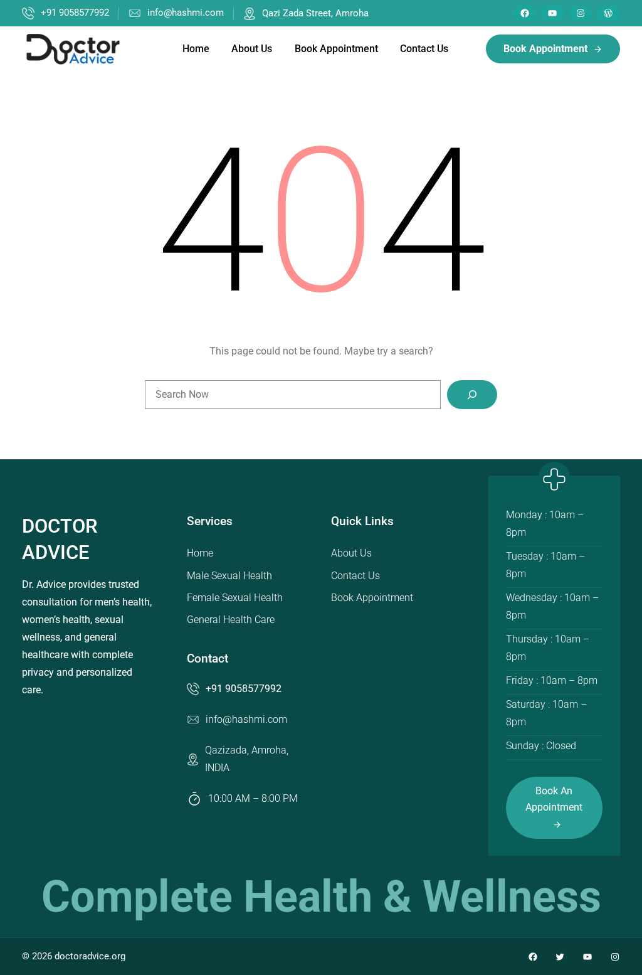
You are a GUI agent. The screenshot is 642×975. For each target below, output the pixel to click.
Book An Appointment (553, 800)
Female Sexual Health (235, 598)
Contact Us (355, 576)
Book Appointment (372, 598)
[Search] (472, 394)
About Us (351, 553)
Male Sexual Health (229, 576)
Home (200, 553)
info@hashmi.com (185, 12)
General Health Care (231, 620)
